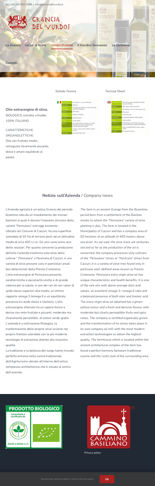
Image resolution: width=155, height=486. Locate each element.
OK (107, 479)
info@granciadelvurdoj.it (49, 4)
